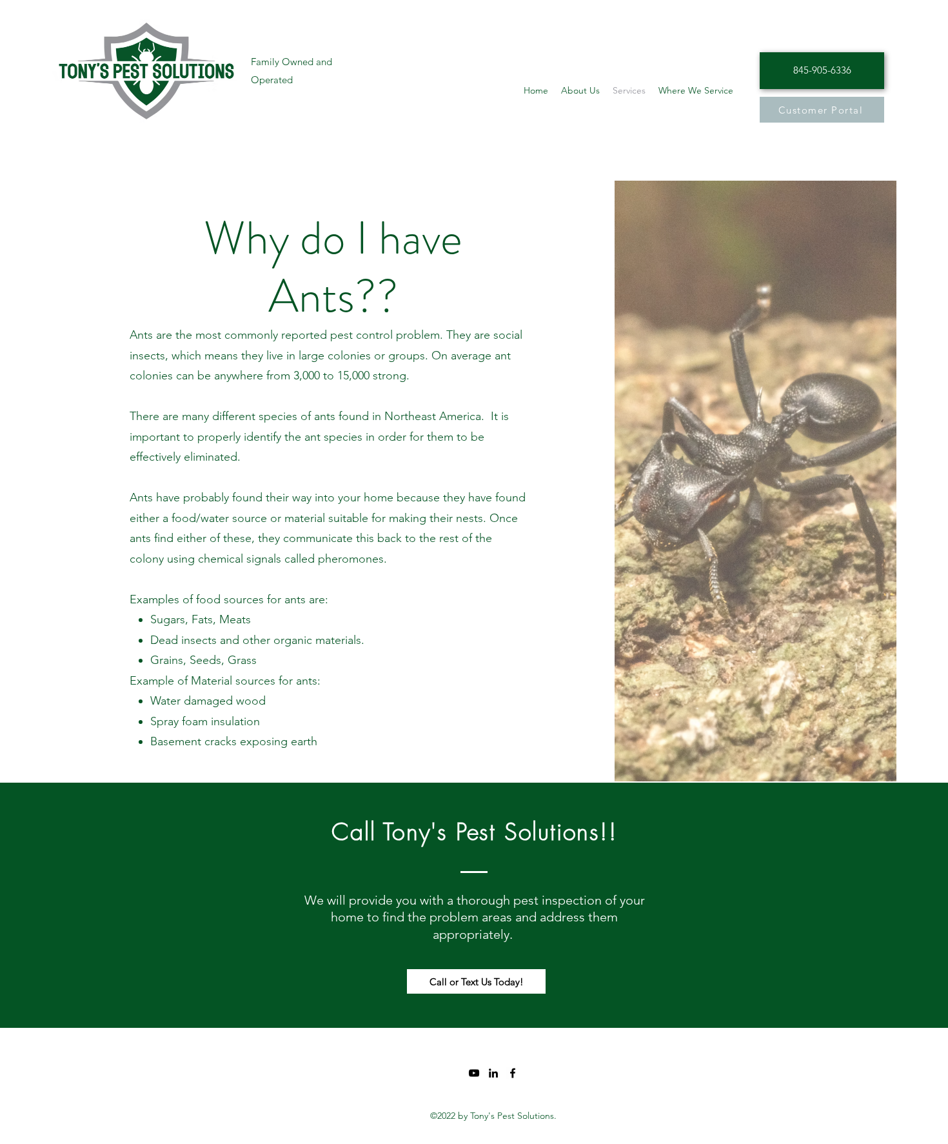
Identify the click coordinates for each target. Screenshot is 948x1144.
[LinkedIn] (493, 1073)
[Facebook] (512, 1073)
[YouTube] (474, 1073)
